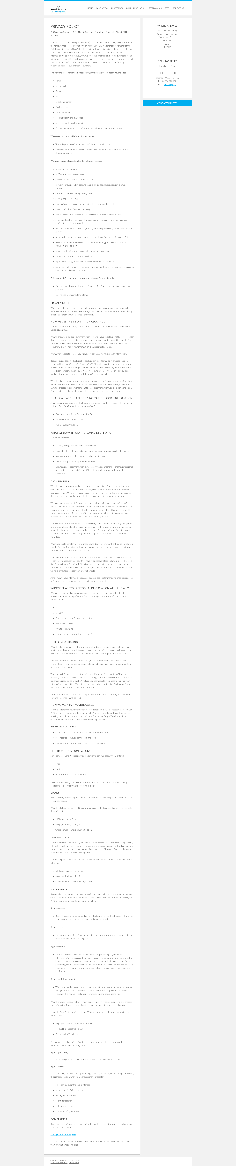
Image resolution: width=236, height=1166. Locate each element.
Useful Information (135, 8)
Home (90, 8)
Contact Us (178, 8)
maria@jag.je (170, 84)
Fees (167, 8)
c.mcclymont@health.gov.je (63, 1134)
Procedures (117, 8)
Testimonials (155, 8)
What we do (102, 8)
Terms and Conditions (59, 1163)
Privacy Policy (74, 1163)
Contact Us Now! (167, 103)
